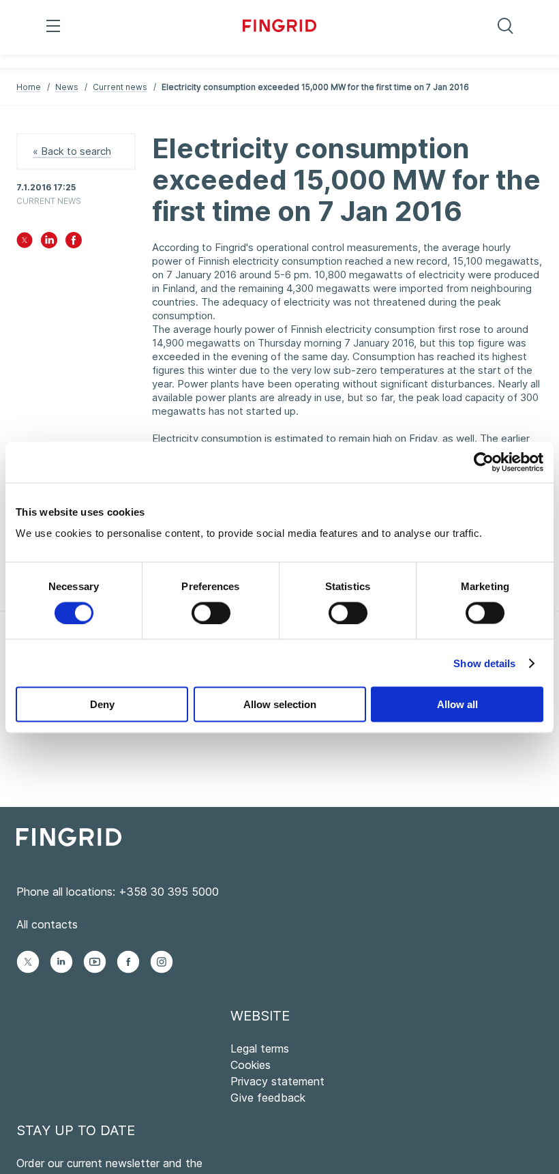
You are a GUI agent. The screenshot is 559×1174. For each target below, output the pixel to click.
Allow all (457, 704)
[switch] (211, 612)
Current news (120, 87)
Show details (484, 663)
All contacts (47, 924)
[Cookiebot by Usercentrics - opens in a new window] (483, 462)
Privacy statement (277, 1081)
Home (28, 87)
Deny (102, 704)
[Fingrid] (280, 27)
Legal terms (259, 1048)
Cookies (250, 1065)
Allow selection (279, 704)
